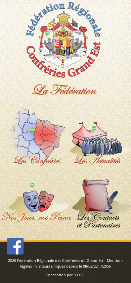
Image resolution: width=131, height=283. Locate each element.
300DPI (80, 274)
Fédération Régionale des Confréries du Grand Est (60, 260)
